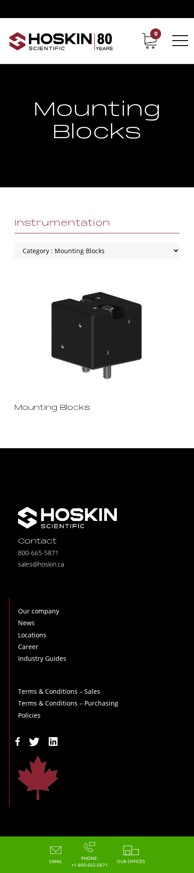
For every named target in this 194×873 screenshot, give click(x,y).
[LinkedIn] (53, 741)
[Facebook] (17, 741)
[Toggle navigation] (178, 40)
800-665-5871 (38, 552)
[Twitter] (34, 741)
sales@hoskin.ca (41, 564)
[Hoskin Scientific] (61, 41)
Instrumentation (62, 223)
